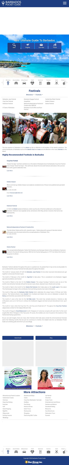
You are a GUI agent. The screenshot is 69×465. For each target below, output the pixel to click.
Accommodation (16, 80)
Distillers (26, 402)
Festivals (5, 404)
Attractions (8, 80)
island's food (30, 149)
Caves (25, 397)
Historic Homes (28, 406)
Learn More (10, 170)
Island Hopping (7, 409)
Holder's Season (49, 101)
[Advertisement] (34, 20)
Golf (4, 406)
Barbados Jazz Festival (9, 99)
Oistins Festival (49, 103)
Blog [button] (51, 338)
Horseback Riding (50, 406)
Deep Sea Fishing (7, 402)
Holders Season (11, 182)
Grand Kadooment (21, 311)
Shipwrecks (6, 413)
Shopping (26, 413)
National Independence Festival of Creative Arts (20, 227)
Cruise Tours (48, 400)
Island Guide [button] (18, 338)
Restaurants (27, 411)
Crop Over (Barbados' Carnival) (32, 400)
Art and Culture (64, 80)
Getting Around (24, 80)
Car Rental (48, 395)
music (39, 149)
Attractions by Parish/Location (11, 395)
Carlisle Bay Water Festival (52, 99)
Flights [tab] (27, 47)
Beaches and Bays (29, 395)
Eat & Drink (40, 80)
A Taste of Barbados (8, 107)
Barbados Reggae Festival (31, 99)
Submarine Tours (50, 413)
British (15, 209)
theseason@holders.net (16, 192)
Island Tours (27, 409)
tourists (26, 294)
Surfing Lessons (7, 415)
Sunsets (47, 415)
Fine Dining (27, 404)
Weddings (5, 417)
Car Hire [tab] (41, 47)
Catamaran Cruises (8, 397)
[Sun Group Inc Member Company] (33, 462)
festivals (60, 149)
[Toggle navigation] (65, 3)
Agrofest (29, 277)
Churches (48, 397)
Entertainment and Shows (52, 402)
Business (49, 80)
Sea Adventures (49, 411)
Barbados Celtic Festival (26, 292)
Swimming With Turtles (30, 415)
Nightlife (5, 411)
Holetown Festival (8, 103)
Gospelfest (27, 101)
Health (32, 80)
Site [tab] (14, 47)
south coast (55, 287)
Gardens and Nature (51, 404)
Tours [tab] (55, 47)
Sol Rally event (31, 299)
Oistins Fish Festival (31, 287)
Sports (56, 80)
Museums (48, 409)
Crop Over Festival (8, 101)
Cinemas (5, 400)
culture (27, 147)
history (4, 296)
